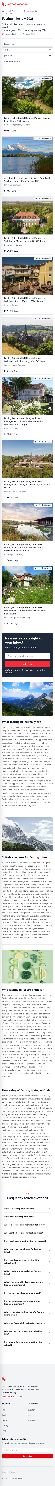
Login (30, 1415)
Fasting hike (11, 13)
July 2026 (8, 55)
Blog (4, 1431)
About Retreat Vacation (12, 1396)
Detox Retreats (30, 11)
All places (8, 50)
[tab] (22, 112)
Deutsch (5, 1472)
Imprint (5, 1420)
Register (31, 1410)
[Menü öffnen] (50, 4)
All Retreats (14, 11)
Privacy (5, 1425)
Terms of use (33, 1420)
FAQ (4, 1410)
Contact (5, 1415)
